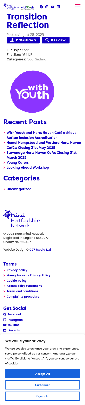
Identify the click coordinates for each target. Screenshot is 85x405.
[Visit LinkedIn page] (58, 7)
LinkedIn (13, 330)
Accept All (42, 374)
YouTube (13, 325)
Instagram (15, 320)
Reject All (42, 396)
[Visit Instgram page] (47, 7)
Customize (42, 385)
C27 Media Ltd (40, 250)
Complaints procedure (23, 296)
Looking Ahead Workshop (28, 167)
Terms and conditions (22, 291)
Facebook (14, 314)
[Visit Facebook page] (41, 7)
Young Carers (18, 162)
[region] (42, 369)
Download (26, 40)
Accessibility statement (24, 286)
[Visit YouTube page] (52, 7)
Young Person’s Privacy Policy (29, 275)
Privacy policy (17, 270)
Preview (58, 40)
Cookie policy (17, 281)
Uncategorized (19, 189)
